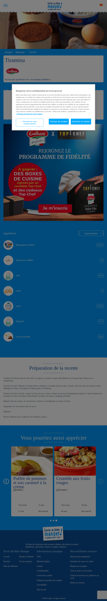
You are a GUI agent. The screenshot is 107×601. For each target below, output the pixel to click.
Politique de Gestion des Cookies (29, 114)
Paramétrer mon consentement (30, 122)
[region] (53, 107)
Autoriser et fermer (81, 121)
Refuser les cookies (58, 121)
